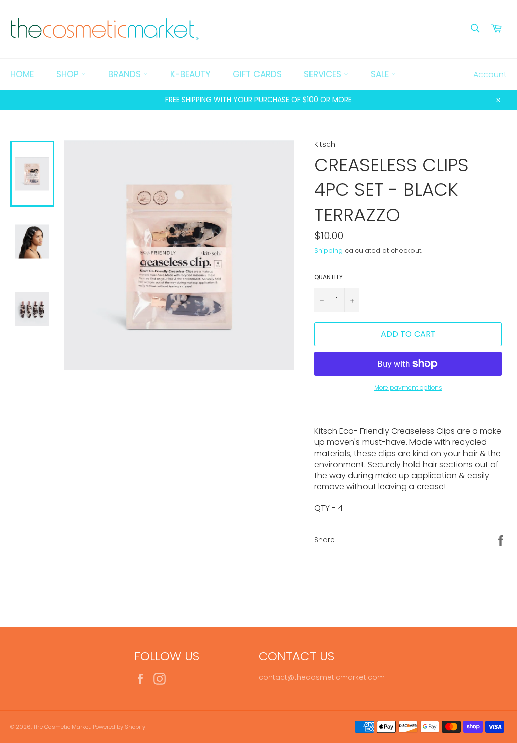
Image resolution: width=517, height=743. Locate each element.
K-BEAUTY (190, 74)
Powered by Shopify (119, 727)
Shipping (328, 250)
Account (490, 74)
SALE (381, 74)
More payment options (408, 388)
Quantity (328, 277)
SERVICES (324, 74)
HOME (22, 74)
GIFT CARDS (257, 74)
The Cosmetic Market (61, 727)
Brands (125, 74)
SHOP (68, 74)
